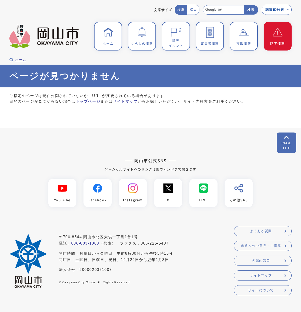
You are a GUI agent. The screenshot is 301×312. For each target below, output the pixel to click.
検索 (251, 10)
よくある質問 (261, 231)
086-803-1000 (85, 243)
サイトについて (261, 290)
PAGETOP (286, 145)
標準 (181, 10)
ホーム (20, 60)
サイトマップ (125, 101)
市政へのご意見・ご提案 (261, 246)
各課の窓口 (261, 260)
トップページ (88, 101)
